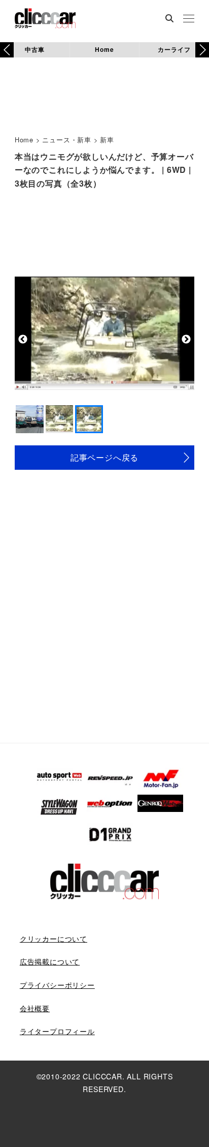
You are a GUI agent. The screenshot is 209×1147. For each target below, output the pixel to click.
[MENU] (188, 19)
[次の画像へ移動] (186, 339)
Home (104, 49)
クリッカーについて (53, 938)
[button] (202, 50)
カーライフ (174, 49)
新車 (107, 139)
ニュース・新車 (66, 139)
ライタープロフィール (57, 1031)
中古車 (34, 49)
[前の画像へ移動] (23, 339)
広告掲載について (50, 961)
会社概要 (35, 1008)
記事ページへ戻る (104, 457)
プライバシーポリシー (57, 985)
